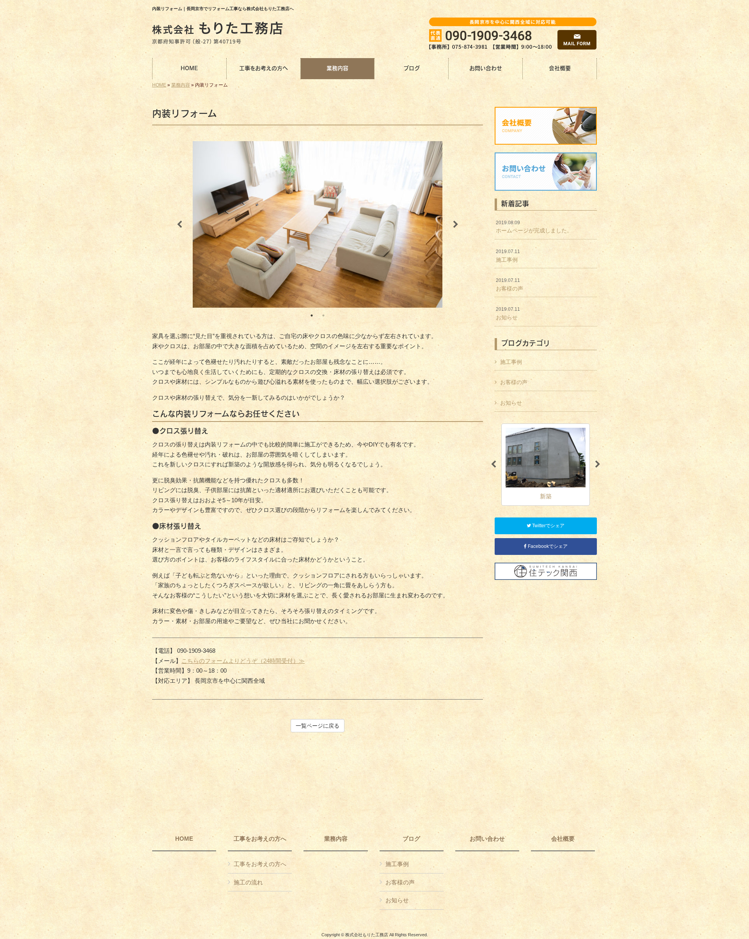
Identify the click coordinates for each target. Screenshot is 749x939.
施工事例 (508, 256)
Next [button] (456, 225)
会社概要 (563, 839)
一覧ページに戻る (317, 726)
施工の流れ (248, 882)
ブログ (411, 839)
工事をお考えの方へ (260, 839)
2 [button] (323, 315)
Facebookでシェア (547, 546)
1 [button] (312, 315)
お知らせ (508, 314)
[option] (317, 224)
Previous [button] (179, 225)
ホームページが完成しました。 (534, 227)
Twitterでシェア (547, 525)
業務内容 (180, 85)
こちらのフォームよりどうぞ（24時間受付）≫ (243, 660)
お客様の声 (509, 285)
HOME (159, 85)
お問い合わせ (487, 839)
